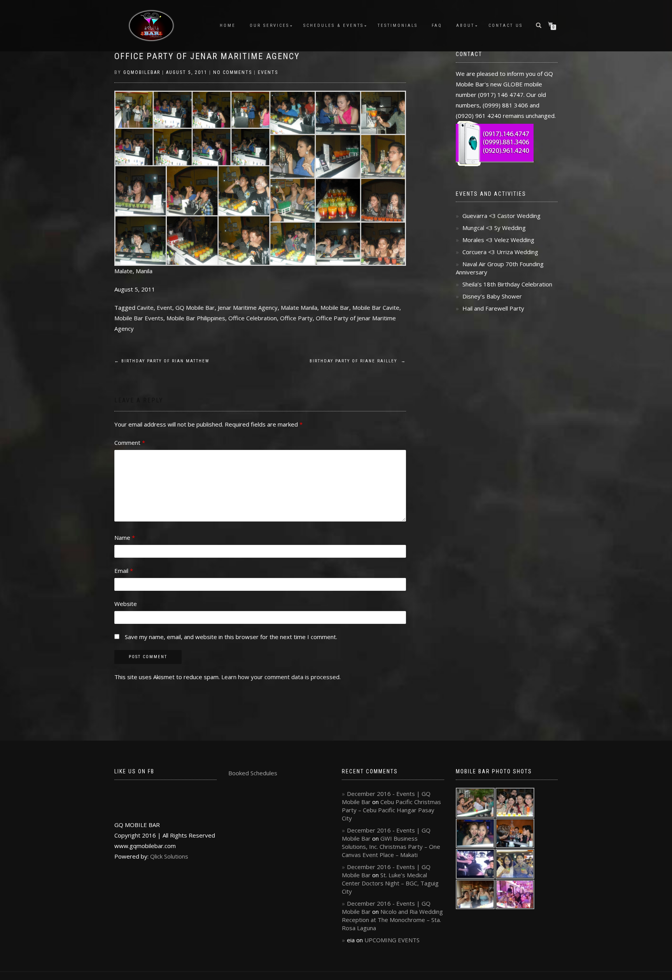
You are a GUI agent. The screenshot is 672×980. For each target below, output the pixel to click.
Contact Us (505, 25)
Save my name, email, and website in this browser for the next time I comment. (231, 637)
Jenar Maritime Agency (248, 307)
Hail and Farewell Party (493, 308)
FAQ (437, 25)
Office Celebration (252, 318)
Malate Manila (299, 307)
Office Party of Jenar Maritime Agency (207, 56)
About (465, 25)
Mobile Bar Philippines (195, 318)
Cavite (145, 307)
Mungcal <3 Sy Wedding (494, 228)
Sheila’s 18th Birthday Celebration (507, 284)
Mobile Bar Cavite (375, 307)
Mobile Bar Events (138, 318)
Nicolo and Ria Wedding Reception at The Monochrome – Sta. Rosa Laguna (392, 920)
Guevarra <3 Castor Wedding (501, 216)
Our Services (269, 25)
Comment (129, 442)
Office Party (296, 318)
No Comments (232, 72)
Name (124, 537)
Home (228, 25)
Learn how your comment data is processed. (281, 677)
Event (164, 307)
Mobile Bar (334, 307)
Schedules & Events (333, 25)
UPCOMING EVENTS (392, 940)
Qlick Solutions (169, 856)
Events (268, 72)
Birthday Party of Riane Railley (358, 361)
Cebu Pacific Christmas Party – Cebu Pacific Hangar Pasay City (391, 810)
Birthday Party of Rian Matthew (161, 361)
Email (123, 570)
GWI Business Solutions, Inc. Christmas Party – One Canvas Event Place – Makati (391, 846)
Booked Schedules (252, 773)
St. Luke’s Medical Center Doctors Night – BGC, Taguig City (390, 883)
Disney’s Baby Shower (492, 296)
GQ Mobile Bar (195, 307)
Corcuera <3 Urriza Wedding (500, 252)
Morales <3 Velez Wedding (498, 240)
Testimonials (398, 25)
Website (125, 604)
